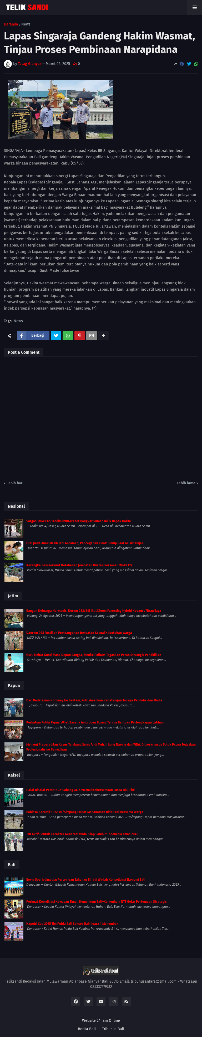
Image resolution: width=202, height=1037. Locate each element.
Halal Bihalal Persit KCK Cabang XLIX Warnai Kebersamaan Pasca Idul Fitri (80, 790)
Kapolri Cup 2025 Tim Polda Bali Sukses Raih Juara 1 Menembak (72, 924)
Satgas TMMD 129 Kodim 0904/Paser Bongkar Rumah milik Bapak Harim (78, 521)
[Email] (91, 335)
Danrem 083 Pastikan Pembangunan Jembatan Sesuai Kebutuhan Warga (79, 633)
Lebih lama (186, 483)
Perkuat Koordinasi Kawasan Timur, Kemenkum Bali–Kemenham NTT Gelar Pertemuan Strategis (96, 901)
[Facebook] (182, 64)
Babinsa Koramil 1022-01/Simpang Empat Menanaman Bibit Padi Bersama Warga (84, 812)
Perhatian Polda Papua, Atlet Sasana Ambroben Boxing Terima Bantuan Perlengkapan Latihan (95, 722)
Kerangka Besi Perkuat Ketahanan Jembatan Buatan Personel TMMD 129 (79, 565)
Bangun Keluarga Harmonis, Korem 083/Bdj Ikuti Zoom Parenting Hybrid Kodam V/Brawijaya (93, 611)
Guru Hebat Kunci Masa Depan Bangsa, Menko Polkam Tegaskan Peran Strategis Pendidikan (93, 655)
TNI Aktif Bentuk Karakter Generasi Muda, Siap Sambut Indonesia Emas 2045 (82, 834)
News (26, 24)
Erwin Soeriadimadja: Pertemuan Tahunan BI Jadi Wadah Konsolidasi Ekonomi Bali (85, 879)
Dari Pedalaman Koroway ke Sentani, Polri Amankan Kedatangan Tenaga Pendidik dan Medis (94, 700)
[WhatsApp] (196, 64)
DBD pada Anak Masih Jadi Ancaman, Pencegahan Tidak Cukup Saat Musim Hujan (85, 543)
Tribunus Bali (113, 1029)
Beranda (11, 24)
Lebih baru (15, 483)
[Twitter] (189, 64)
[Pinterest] (79, 335)
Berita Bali (87, 1029)
